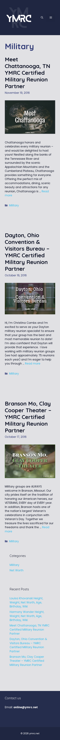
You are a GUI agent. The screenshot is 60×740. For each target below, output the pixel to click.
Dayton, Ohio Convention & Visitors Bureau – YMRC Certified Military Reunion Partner (27, 252)
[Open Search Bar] (42, 18)
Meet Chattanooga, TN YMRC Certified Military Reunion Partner (27, 73)
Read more (32, 363)
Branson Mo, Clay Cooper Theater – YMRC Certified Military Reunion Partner (28, 417)
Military (14, 205)
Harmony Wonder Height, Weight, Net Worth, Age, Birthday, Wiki (27, 616)
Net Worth (17, 570)
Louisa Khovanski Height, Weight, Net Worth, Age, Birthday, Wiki (26, 602)
